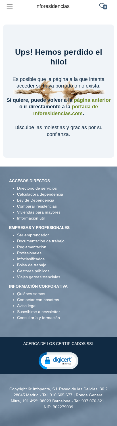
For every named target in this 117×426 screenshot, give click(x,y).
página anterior (92, 100)
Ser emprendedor (33, 235)
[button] (58, 360)
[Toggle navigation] (9, 6)
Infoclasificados (31, 259)
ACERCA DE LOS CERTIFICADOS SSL (58, 343)
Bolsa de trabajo (31, 265)
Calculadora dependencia (40, 194)
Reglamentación (31, 247)
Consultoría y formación (38, 317)
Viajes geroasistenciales (38, 277)
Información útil (31, 218)
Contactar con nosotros (38, 299)
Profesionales (29, 253)
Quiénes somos (31, 293)
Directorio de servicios (37, 188)
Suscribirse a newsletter (38, 311)
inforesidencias (52, 6)
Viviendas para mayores (38, 212)
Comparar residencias (37, 206)
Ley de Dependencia (35, 200)
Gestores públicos (33, 271)
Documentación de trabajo (40, 241)
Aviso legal (26, 305)
